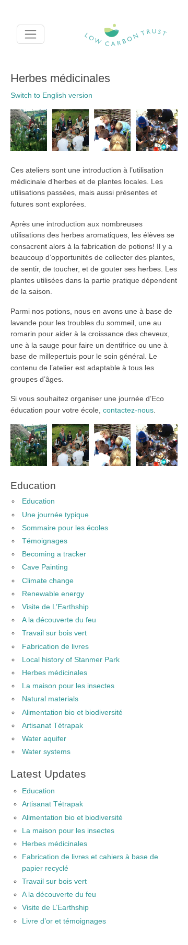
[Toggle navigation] (30, 34)
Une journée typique (55, 514)
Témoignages (44, 541)
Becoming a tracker (54, 554)
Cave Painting (45, 567)
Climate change (48, 580)
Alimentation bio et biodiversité (72, 712)
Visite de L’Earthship (55, 606)
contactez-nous (128, 410)
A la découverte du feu (59, 620)
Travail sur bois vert (54, 633)
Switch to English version (51, 95)
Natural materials (50, 698)
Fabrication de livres (55, 646)
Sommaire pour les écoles (65, 527)
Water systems (46, 751)
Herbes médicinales (54, 672)
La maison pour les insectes (68, 685)
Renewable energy (53, 593)
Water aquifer (44, 738)
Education (38, 501)
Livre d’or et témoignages (64, 921)
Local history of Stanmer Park (71, 659)
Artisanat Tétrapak (52, 725)
